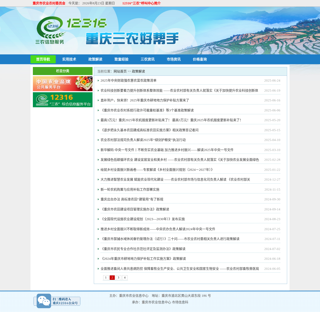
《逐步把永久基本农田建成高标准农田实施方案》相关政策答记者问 (150, 130)
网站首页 (120, 71)
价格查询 (200, 59)
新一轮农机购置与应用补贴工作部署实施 (130, 189)
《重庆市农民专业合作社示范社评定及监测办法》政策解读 (143, 249)
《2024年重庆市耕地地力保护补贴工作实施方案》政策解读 (143, 258)
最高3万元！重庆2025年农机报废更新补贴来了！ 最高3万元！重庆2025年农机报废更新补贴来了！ (172, 120)
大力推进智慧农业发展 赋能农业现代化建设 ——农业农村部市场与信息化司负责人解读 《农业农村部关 (175, 179)
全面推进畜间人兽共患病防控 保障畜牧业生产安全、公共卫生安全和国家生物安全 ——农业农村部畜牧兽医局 (180, 268)
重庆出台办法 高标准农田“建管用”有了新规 (132, 199)
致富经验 (121, 59)
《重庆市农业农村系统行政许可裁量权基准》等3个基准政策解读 (147, 110)
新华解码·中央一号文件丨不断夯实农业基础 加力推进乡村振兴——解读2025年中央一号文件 (167, 150)
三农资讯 (148, 59)
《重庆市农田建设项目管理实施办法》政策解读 (135, 209)
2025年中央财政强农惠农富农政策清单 (129, 80)
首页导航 (43, 59)
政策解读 (95, 59)
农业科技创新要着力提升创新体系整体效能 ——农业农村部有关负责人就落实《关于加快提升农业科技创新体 (179, 90)
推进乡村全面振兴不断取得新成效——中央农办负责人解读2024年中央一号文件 (158, 229)
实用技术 (69, 59)
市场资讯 (174, 59)
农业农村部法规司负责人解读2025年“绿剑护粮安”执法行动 (143, 140)
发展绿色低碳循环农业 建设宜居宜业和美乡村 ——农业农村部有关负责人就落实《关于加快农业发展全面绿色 (180, 159)
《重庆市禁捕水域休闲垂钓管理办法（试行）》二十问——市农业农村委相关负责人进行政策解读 (170, 239)
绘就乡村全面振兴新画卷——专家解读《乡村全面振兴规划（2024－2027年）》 (157, 169)
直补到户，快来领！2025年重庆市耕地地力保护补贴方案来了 (145, 100)
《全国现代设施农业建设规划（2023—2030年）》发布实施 (143, 219)
